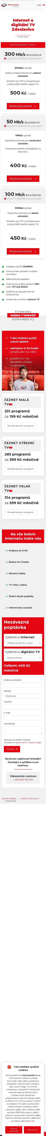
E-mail (7, 713)
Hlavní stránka (9, 799)
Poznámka (9, 724)
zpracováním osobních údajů (28, 742)
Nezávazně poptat (21, 178)
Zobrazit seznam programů (20, 426)
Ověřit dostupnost (29, 799)
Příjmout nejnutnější (13, 1129)
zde (32, 1121)
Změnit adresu (23, 37)
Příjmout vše (32, 1130)
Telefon (8, 702)
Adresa (7, 691)
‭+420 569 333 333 (23, 779)
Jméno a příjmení (13, 680)
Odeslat (11, 749)
